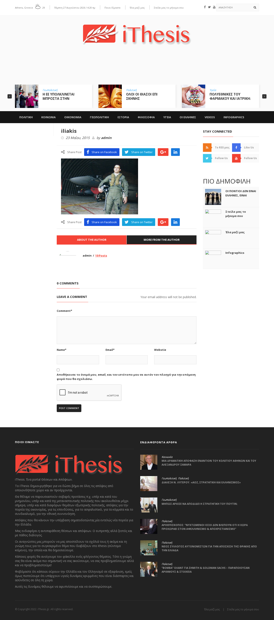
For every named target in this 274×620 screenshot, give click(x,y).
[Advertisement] (137, 68)
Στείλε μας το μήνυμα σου (169, 7)
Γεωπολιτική (50, 90)
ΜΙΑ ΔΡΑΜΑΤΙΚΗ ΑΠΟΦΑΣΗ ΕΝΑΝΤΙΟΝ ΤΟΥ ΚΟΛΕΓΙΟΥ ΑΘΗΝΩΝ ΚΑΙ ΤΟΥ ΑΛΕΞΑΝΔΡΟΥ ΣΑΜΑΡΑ (209, 462)
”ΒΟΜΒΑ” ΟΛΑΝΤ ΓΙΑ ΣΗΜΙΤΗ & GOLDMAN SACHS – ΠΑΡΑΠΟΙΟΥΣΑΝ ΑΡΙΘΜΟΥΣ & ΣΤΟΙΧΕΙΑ (206, 570)
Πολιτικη (26, 117)
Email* (110, 350)
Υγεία (213, 90)
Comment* (64, 311)
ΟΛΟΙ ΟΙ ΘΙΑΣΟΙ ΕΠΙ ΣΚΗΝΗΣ (142, 96)
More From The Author (162, 240)
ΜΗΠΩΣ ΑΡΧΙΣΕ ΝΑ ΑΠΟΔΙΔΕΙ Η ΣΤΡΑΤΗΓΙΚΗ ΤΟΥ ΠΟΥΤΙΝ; (200, 504)
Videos (210, 117)
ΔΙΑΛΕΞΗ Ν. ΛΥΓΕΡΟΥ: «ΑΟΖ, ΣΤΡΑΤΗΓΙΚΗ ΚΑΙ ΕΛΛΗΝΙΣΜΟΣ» (201, 482)
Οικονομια (72, 117)
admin (106, 138)
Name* (61, 350)
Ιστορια (123, 117)
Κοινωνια (48, 117)
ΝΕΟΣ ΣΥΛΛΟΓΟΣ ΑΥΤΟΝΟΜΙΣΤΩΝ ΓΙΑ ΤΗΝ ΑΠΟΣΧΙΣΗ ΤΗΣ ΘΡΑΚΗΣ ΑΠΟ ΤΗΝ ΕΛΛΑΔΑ (209, 548)
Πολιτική (131, 90)
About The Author (91, 240)
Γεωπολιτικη (99, 117)
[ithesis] (137, 31)
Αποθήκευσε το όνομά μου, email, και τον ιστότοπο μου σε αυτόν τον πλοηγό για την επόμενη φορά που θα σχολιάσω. (126, 377)
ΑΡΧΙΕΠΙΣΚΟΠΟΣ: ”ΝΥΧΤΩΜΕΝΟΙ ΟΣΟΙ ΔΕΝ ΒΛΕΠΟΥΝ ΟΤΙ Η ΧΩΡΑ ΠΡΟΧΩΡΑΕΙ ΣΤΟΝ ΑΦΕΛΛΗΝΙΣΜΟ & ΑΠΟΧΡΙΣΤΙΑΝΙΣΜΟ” (205, 527)
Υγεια (167, 117)
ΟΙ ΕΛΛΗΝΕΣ (188, 117)
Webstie (160, 350)
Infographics (233, 117)
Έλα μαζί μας (137, 7)
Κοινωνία (167, 457)
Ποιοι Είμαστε (112, 7)
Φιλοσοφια (146, 117)
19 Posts (101, 255)
